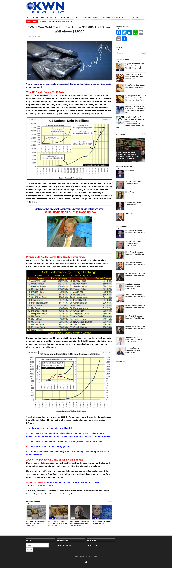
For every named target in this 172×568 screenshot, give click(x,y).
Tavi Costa (129, 213)
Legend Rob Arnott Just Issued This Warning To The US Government (134, 66)
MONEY (53, 17)
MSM (129, 17)
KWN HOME (32, 17)
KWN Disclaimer (64, 545)
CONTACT (138, 17)
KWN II (51, 518)
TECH (62, 17)
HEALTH (44, 17)
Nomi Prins (129, 192)
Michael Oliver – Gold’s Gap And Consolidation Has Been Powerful (80, 523)
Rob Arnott (129, 171)
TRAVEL (106, 17)
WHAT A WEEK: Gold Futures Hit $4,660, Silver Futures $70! (55, 21)
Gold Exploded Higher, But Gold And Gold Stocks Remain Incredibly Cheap (135, 98)
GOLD (77, 17)
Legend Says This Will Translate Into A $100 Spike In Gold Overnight (58, 523)
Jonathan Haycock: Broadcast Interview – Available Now (133, 286)
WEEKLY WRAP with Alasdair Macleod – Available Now (133, 243)
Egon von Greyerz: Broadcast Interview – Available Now (133, 350)
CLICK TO (44, 485)
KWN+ (70, 17)
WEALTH (87, 17)
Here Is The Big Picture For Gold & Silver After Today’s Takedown (36, 523)
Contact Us (92, 545)
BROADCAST (118, 17)
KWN (94, 518)
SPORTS (97, 17)
